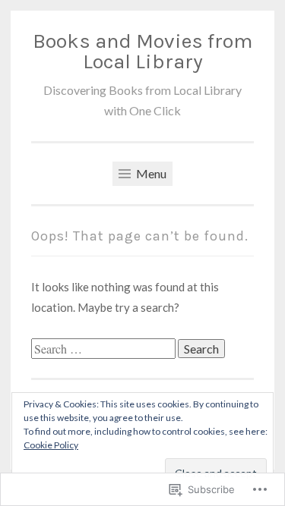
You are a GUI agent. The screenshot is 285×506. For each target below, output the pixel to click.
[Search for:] (104, 349)
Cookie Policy (51, 445)
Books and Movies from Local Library (142, 51)
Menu (150, 173)
